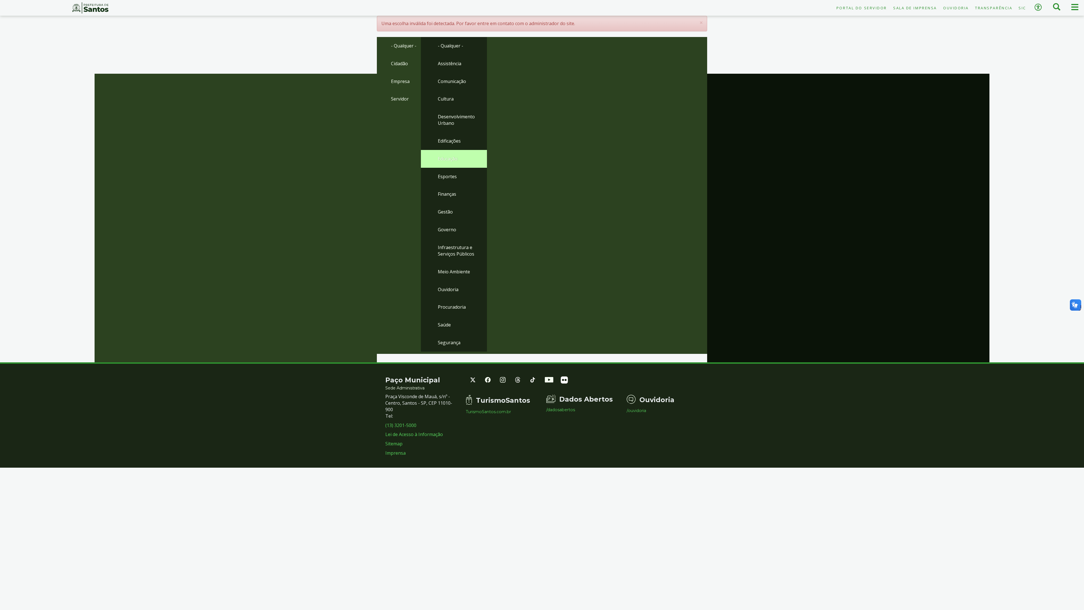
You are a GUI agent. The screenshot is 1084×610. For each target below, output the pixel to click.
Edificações (449, 141)
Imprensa (395, 453)
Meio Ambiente (454, 272)
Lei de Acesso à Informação (414, 434)
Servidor (400, 99)
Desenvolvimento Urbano (456, 120)
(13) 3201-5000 (400, 425)
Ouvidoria (956, 7)
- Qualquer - (403, 46)
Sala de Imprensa (915, 7)
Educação (448, 159)
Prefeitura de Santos (90, 8)
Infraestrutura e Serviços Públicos (456, 250)
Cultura (446, 99)
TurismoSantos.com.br (488, 412)
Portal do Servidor (861, 7)
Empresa (400, 81)
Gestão (445, 212)
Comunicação (452, 81)
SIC (1022, 7)
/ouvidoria (636, 411)
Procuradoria (452, 307)
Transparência (993, 7)
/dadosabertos (560, 410)
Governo (447, 229)
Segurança (449, 342)
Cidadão (399, 63)
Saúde (444, 325)
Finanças (447, 194)
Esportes (447, 176)
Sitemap (394, 444)
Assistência (449, 63)
